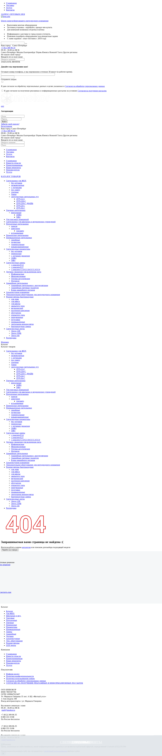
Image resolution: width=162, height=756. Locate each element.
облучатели (16, 313)
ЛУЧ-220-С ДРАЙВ (24, 203)
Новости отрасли (13, 163)
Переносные (11, 625)
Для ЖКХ (10, 613)
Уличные (10, 623)
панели (14, 226)
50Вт (18, 217)
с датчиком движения (20, 256)
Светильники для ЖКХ (16, 181)
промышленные (18, 322)
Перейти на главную (10, 550)
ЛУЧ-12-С (20, 199)
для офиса (15, 301)
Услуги (9, 8)
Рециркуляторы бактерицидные (20, 297)
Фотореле (15, 281)
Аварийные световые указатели (25, 288)
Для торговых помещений (17, 219)
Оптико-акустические (20, 279)
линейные (15, 240)
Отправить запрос (9, 79)
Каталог (9, 611)
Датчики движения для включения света (23, 272)
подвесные (16, 242)
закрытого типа (18, 306)
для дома (15, 299)
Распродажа (11, 338)
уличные (15, 192)
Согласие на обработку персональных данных (85, 86)
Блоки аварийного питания (23, 290)
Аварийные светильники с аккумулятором (29, 285)
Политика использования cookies (20, 678)
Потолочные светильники (17, 224)
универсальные (17, 244)
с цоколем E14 (17, 265)
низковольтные (17, 185)
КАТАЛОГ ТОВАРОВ (11, 176)
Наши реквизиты (13, 167)
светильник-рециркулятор (22, 324)
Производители (13, 170)
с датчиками (16, 187)
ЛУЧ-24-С (20, 206)
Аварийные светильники (17, 283)
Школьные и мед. (13, 616)
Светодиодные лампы (15, 263)
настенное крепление (20, 310)
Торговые (81, 742)
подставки (15, 320)
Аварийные (11, 634)
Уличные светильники (15, 210)
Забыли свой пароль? (10, 124)
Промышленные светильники (19, 238)
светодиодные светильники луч (25, 197)
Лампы (9, 632)
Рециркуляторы (12, 643)
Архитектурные (13, 638)
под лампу (15, 190)
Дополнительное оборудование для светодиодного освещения (33, 294)
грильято (20, 231)
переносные (16, 254)
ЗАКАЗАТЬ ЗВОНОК (10, 62)
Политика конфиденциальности (20, 676)
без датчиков (16, 183)
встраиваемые (17, 233)
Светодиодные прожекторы (18, 249)
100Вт (19, 215)
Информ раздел (12, 674)
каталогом (26, 547)
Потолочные (11, 620)
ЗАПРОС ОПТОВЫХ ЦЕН (13, 14)
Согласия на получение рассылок (92, 91)
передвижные (17, 317)
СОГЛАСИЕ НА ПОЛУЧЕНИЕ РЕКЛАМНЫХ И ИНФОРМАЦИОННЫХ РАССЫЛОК (44, 683)
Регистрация (6, 126)
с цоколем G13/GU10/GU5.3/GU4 (25, 269)
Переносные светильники (17, 235)
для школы (15, 304)
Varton (13, 194)
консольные (16, 213)
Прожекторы (11, 627)
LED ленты (11, 645)
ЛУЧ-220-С (21, 201)
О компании (11, 3)
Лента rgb (15, 335)
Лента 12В (15, 331)
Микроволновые (18, 276)
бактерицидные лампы (21, 326)
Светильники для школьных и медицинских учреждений (31, 222)
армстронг (15, 228)
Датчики (10, 636)
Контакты (10, 10)
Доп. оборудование (14, 641)
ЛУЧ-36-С (20, 208)
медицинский (17, 308)
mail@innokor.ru (8, 710)
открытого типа (18, 315)
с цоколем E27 (17, 267)
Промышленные (13, 629)
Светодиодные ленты (15, 329)
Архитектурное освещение (17, 292)
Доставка (10, 5)
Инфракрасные (17, 274)
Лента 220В (16, 333)
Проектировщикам (14, 165)
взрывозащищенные (20, 247)
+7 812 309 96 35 (8, 48)
